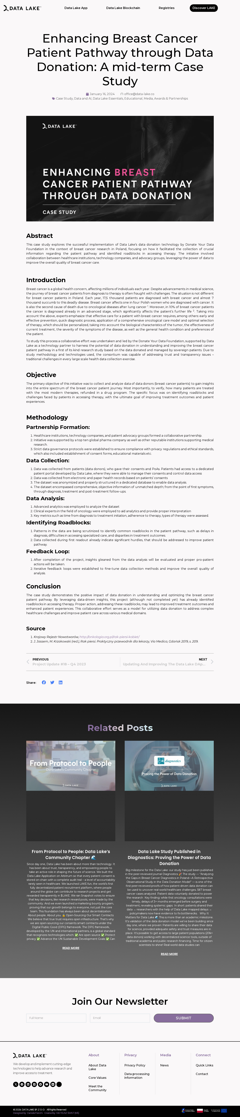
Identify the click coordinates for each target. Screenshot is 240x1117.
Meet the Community (97, 1088)
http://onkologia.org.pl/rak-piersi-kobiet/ (109, 637)
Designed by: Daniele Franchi (28, 1113)
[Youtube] (46, 1084)
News (164, 1065)
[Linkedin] (28, 1084)
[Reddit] (40, 1084)
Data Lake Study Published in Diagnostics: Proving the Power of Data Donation (169, 858)
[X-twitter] (15, 1084)
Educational (133, 98)
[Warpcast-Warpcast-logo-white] (53, 1084)
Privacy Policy (134, 1065)
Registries (167, 8)
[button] (44, 682)
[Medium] (34, 1084)
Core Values (97, 1078)
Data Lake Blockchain (123, 8)
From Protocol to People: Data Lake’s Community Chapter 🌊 (71, 855)
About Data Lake (97, 1067)
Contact (202, 1074)
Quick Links (204, 1065)
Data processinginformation (136, 1076)
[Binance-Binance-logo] (59, 1084)
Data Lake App (76, 8)
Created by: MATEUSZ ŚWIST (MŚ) (61, 1113)
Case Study (64, 98)
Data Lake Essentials (108, 98)
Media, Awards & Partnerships (166, 98)
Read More (70, 948)
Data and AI (83, 98)
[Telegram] (22, 1084)
